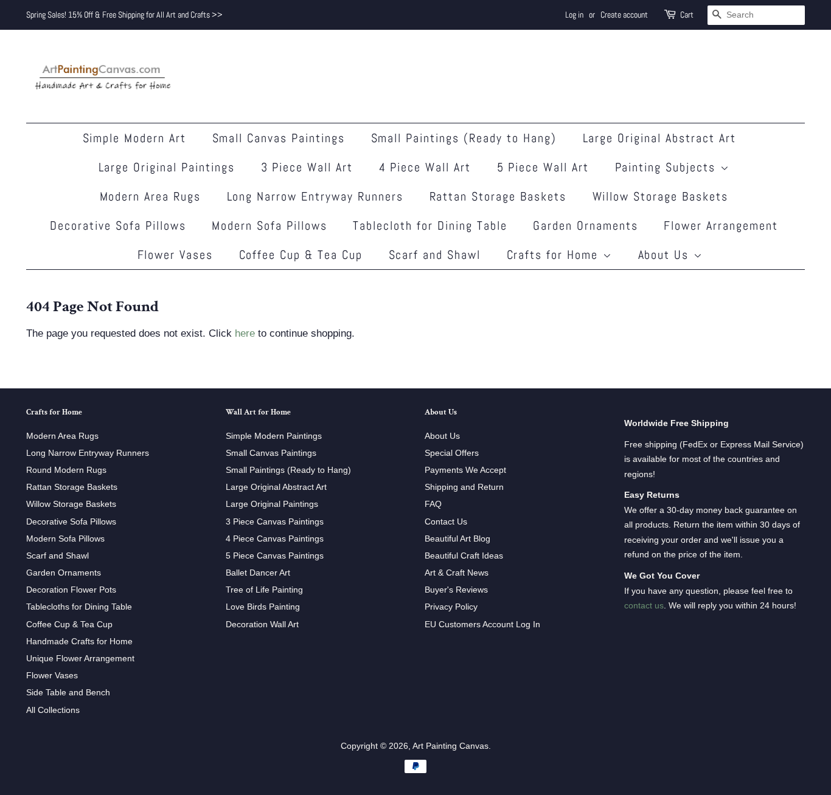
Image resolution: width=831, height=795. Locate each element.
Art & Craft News (457, 572)
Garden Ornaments (585, 225)
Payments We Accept (465, 470)
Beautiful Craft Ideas (464, 555)
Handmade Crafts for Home (79, 641)
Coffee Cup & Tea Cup (301, 255)
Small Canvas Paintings (279, 138)
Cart (687, 14)
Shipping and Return (464, 487)
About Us (666, 255)
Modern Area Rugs (150, 196)
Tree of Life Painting (264, 589)
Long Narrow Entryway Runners (315, 196)
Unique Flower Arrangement (80, 658)
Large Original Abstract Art (660, 138)
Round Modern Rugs (66, 470)
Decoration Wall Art (262, 624)
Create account (624, 14)
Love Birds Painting (263, 606)
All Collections (53, 710)
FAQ (433, 504)
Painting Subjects (667, 167)
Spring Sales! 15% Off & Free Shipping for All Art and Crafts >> (124, 14)
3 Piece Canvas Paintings (275, 521)
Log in (574, 14)
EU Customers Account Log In (482, 624)
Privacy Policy (451, 606)
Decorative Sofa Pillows (118, 225)
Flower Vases (175, 255)
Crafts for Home (555, 255)
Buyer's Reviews (456, 589)
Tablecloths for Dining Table (79, 606)
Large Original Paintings (167, 167)
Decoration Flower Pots (71, 589)
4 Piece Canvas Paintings (275, 538)
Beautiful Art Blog (457, 538)
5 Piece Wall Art (543, 167)
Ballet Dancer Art (258, 572)
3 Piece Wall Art (307, 167)
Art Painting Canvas (450, 746)
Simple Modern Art (135, 138)
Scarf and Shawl (435, 255)
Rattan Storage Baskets (498, 196)
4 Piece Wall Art (425, 167)
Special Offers (452, 453)
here (245, 333)
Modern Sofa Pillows (269, 225)
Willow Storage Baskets (661, 196)
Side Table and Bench (68, 692)
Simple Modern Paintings (274, 436)
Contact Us (446, 521)
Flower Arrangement (721, 225)
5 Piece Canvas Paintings (275, 555)
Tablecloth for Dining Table (430, 225)
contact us (644, 605)
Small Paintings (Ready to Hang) (464, 138)
